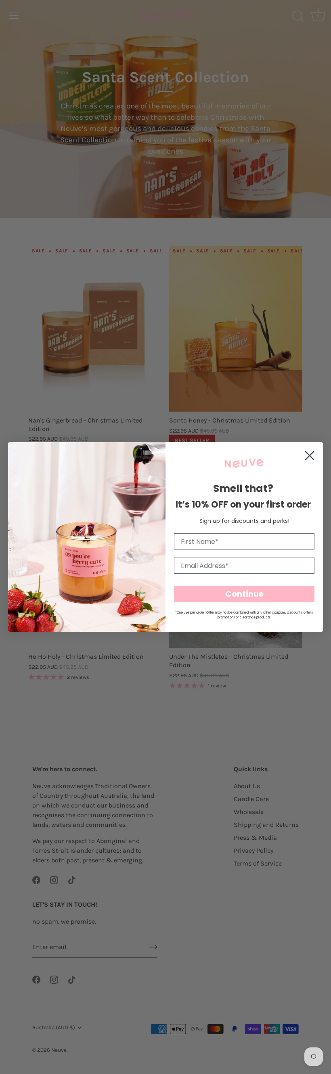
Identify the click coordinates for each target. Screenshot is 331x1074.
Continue (244, 593)
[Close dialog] (310, 455)
